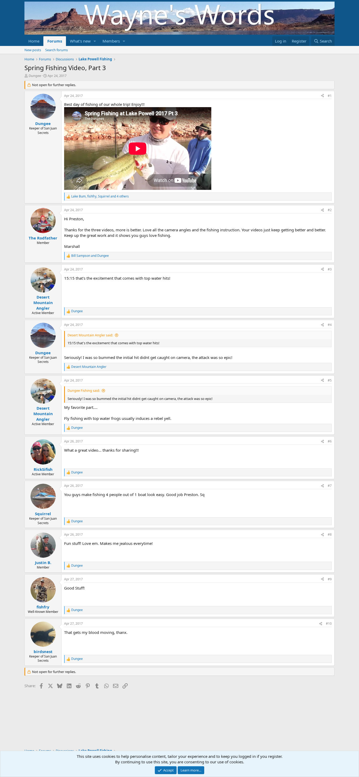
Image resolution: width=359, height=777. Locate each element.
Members (111, 41)
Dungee (35, 75)
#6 (330, 441)
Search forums (56, 50)
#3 (330, 269)
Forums (54, 41)
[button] (95, 41)
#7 (330, 485)
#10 (329, 623)
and (90, 256)
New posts (32, 50)
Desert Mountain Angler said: (90, 335)
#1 (330, 95)
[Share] (322, 96)
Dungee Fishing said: (84, 390)
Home (33, 41)
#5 (330, 380)
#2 (330, 210)
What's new (80, 41)
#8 (330, 534)
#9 (330, 579)
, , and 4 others (100, 196)
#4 (330, 324)
